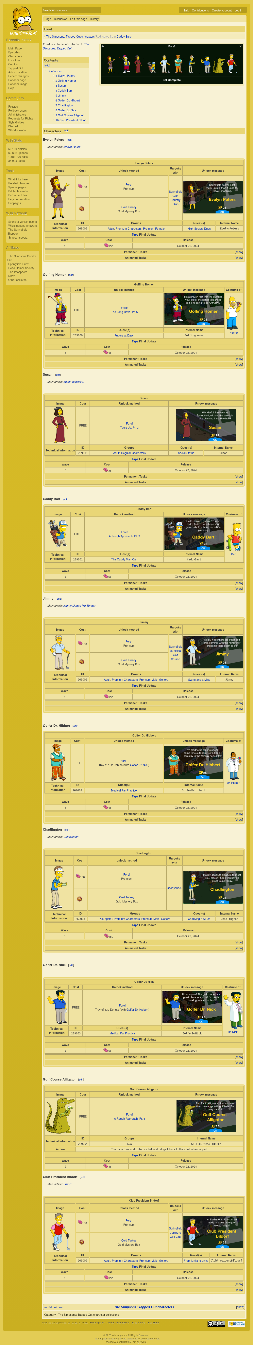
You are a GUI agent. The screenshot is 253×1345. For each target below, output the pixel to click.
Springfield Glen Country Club (175, 198)
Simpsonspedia (17, 237)
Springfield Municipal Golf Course (175, 653)
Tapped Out (15, 68)
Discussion (60, 19)
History (94, 19)
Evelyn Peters (71, 147)
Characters (15, 56)
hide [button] (46, 65)
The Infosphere (17, 272)
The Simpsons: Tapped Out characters (70, 36)
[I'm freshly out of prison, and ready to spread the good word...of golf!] (213, 1247)
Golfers (163, 680)
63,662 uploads (18, 153)
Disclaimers (138, 1322)
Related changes (18, 183)
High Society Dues (199, 228)
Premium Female (154, 228)
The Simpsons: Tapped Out (66, 46)
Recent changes (18, 76)
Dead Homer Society (21, 268)
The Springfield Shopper (17, 231)
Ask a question (17, 72)
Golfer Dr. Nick (139, 765)
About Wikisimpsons (118, 1322)
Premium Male (148, 680)
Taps (135, 234)
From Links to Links (196, 1261)
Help (11, 88)
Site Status (153, 1322)
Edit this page (78, 19)
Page (48, 19)
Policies (13, 106)
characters (144, 1306)
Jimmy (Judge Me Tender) (79, 606)
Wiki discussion (17, 130)
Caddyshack (174, 888)
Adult (111, 228)
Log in (238, 10)
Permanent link (17, 195)
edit (66, 130)
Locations (14, 60)
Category (50, 1315)
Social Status (186, 453)
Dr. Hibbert (233, 783)
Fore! (129, 184)
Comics (13, 64)
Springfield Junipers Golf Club (175, 1232)
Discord (13, 126)
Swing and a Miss (199, 680)
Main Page (15, 48)
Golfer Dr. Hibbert (137, 1009)
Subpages (14, 203)
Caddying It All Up (199, 919)
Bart (233, 554)
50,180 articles (17, 149)
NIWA (11, 276)
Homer (233, 333)
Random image (17, 84)
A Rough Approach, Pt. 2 (124, 536)
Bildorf (67, 1184)
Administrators (17, 114)
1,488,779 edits (18, 157)
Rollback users (17, 110)
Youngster (106, 919)
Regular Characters (133, 453)
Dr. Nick (233, 1032)
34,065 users (16, 161)
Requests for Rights (20, 118)
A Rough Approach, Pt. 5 (129, 1118)
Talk (186, 10)
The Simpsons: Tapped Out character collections (88, 1315)
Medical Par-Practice (124, 790)
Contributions (200, 10)
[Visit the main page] (22, 30)
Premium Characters (129, 228)
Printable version (18, 191)
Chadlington (70, 837)
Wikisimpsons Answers (22, 225)
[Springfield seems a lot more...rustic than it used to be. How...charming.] (213, 212)
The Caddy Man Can (124, 559)
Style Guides (16, 122)
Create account (222, 10)
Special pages (17, 187)
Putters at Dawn (124, 335)
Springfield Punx (18, 264)
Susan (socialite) (73, 382)
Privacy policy (97, 1322)
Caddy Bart (124, 36)
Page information (19, 199)
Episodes (14, 52)
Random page (17, 80)
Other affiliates (17, 280)
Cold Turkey (128, 207)
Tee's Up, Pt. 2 (129, 427)
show (239, 252)
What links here (18, 179)
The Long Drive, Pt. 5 (124, 312)
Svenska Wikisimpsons (22, 222)
